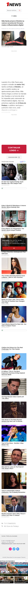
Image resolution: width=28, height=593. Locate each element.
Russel (22, 28)
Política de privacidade (11, 536)
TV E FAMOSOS (10, 523)
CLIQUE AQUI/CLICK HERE (19, 543)
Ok (14, 248)
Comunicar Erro (12, 157)
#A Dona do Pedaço (11, 526)
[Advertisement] (14, 66)
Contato (3, 536)
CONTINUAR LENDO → (14, 149)
